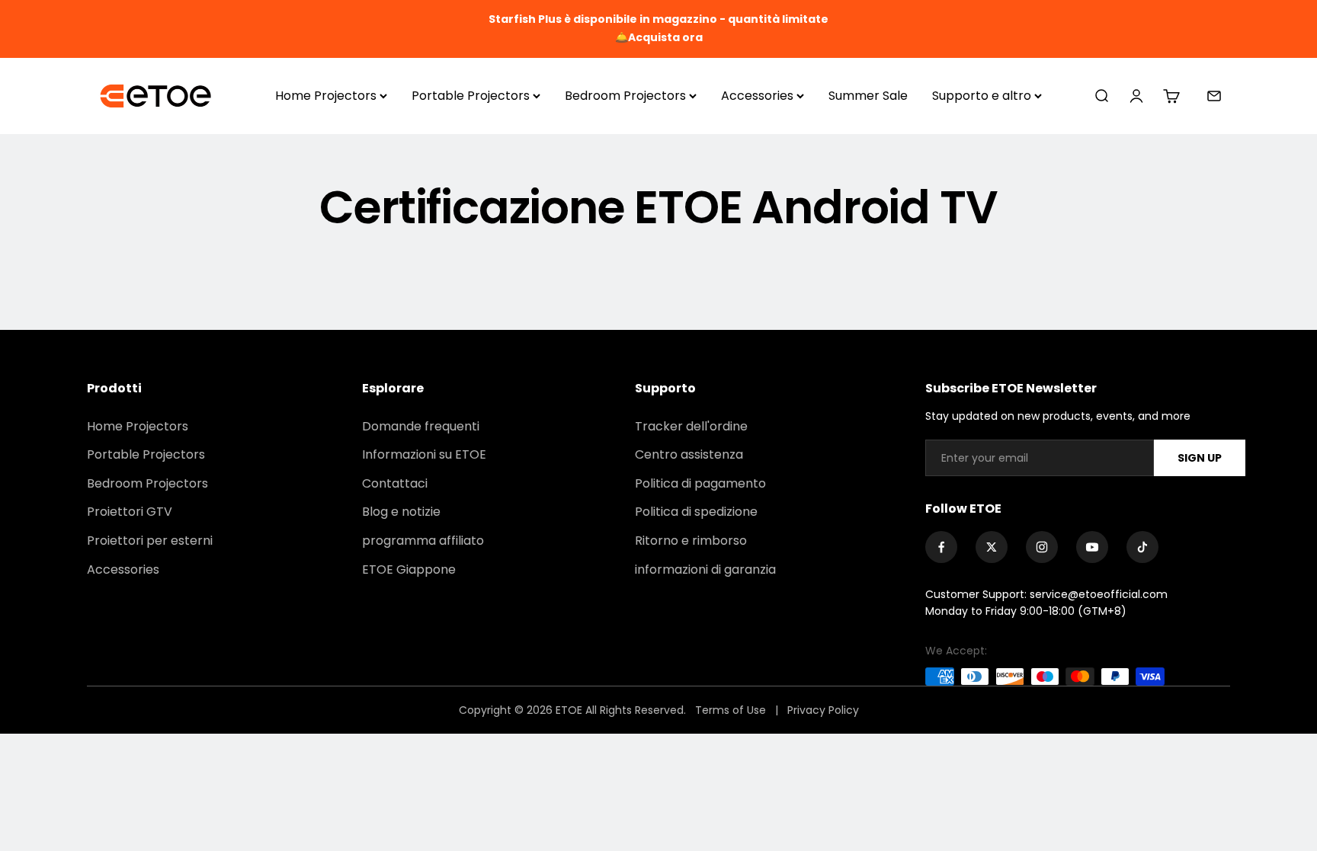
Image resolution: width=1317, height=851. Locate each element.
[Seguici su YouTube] (1092, 547)
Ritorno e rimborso (691, 540)
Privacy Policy (823, 710)
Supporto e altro (981, 95)
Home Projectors (326, 95)
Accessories (757, 95)
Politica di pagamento (700, 483)
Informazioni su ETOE (424, 454)
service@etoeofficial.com (1099, 594)
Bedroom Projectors (625, 95)
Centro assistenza (689, 454)
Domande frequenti (420, 426)
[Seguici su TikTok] (1142, 547)
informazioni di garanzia (705, 569)
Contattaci (395, 483)
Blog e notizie (401, 511)
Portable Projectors (471, 95)
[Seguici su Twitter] (992, 547)
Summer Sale (868, 95)
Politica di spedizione (696, 511)
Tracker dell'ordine (691, 426)
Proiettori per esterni (150, 540)
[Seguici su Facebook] (941, 547)
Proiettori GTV (129, 511)
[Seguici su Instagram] (1042, 547)
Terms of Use (732, 710)
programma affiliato (423, 540)
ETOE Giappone (409, 569)
